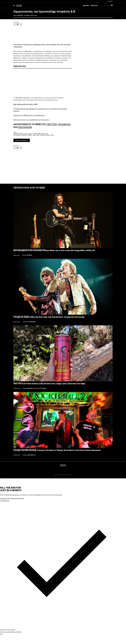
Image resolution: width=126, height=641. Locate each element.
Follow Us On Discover (21, 140)
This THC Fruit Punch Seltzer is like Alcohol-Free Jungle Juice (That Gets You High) (49, 384)
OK (1, 634)
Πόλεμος (48, 135)
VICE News (35, 133)
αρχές (42, 133)
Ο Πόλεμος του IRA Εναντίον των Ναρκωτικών (29, 115)
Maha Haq (29, 388)
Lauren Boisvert (31, 321)
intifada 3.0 (21, 133)
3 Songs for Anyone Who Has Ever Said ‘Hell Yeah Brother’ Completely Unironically (48, 317)
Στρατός (52, 135)
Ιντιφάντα (29, 135)
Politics (30, 133)
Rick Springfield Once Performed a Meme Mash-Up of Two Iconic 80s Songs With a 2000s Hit (54, 250)
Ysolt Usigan (43, 388)
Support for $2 (4, 498)
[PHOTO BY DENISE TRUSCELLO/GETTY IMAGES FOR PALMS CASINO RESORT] (63, 220)
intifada (15, 133)
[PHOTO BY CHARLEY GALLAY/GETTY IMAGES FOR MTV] (63, 420)
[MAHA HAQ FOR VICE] (63, 353)
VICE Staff (20, 15)
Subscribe (86, 5)
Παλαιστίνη (42, 135)
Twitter (51, 124)
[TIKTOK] (64, 470)
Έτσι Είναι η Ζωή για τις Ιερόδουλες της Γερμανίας (31, 120)
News (26, 133)
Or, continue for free (5, 500)
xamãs (39, 133)
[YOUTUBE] (67, 470)
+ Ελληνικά (110, 1)
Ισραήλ (34, 135)
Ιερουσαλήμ (24, 135)
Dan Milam (29, 255)
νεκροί (38, 135)
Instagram (25, 127)
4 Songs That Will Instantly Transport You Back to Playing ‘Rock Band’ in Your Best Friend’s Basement (57, 450)
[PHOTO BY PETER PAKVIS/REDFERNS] (63, 287)
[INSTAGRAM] (61, 470)
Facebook (64, 124)
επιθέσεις (18, 135)
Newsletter (94, 5)
